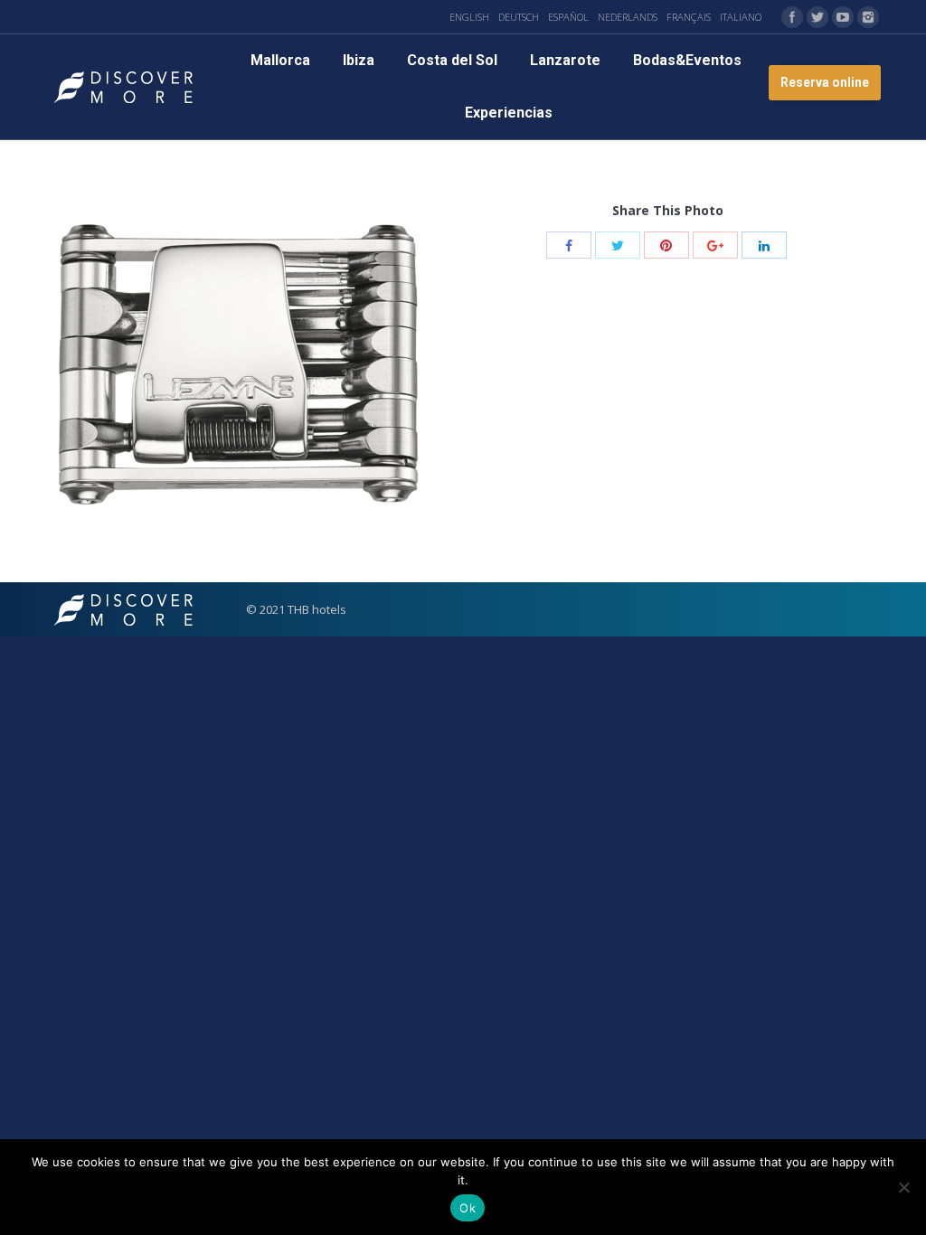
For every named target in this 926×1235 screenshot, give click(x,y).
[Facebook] (792, 17)
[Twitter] (817, 17)
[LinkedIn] (764, 245)
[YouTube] (843, 17)
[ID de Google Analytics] (715, 245)
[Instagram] (868, 17)
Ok (467, 1208)
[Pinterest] (666, 245)
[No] (903, 1187)
